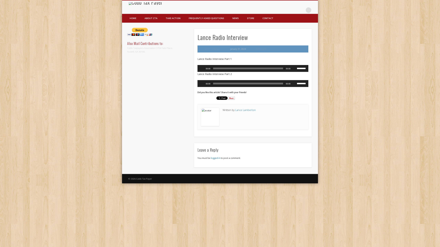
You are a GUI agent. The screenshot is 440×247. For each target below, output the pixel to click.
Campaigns (261, 49)
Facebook (294, 10)
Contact (267, 18)
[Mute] (294, 68)
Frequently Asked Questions (206, 18)
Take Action (173, 18)
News (235, 18)
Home (133, 18)
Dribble (301, 10)
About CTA (151, 18)
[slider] (302, 68)
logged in (215, 158)
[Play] (202, 68)
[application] (252, 68)
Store (250, 18)
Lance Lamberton (212, 49)
